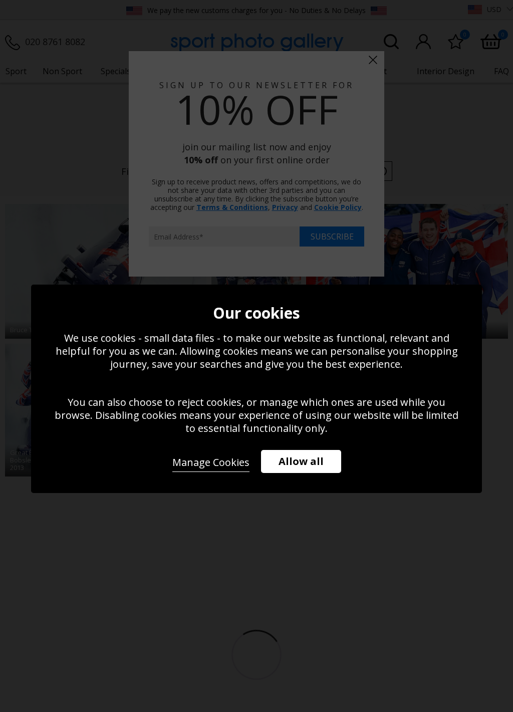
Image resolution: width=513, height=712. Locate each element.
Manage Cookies (210, 462)
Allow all (301, 461)
